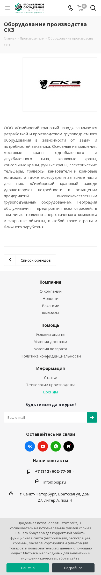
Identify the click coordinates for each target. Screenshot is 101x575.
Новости (50, 298)
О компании (51, 291)
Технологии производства (50, 384)
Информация (50, 368)
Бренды (50, 391)
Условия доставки (50, 341)
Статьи (50, 377)
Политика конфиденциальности (50, 356)
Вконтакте (30, 446)
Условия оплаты (50, 334)
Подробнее (73, 568)
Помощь (50, 325)
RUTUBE (68, 446)
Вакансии (50, 305)
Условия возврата (50, 348)
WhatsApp (56, 446)
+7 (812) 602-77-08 (53, 471)
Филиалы (50, 312)
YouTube (43, 446)
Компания (50, 282)
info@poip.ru (55, 482)
